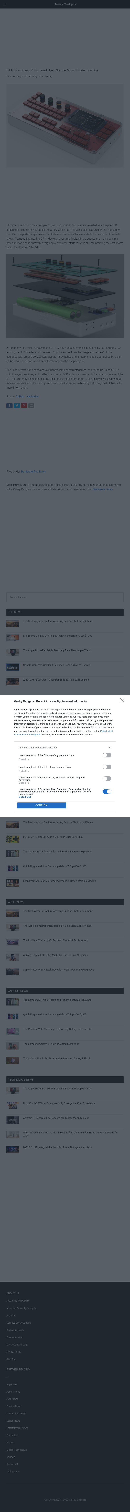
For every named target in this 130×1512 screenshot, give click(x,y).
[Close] (123, 701)
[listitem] (65, 747)
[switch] (107, 755)
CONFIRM (41, 805)
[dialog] (65, 756)
